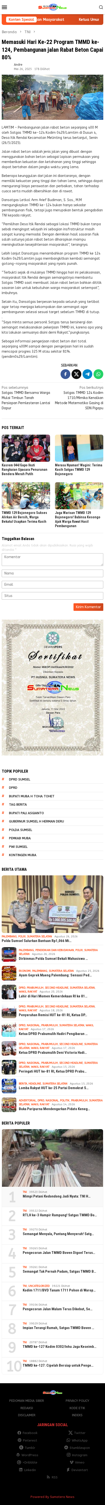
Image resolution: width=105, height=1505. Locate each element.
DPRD (13, 787)
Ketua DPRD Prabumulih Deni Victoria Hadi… (53, 1052)
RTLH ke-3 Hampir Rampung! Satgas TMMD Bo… (60, 1215)
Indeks (77, 1415)
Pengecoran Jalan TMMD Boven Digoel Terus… (59, 1252)
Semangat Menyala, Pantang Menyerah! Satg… (58, 1234)
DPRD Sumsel (19, 779)
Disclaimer (26, 1415)
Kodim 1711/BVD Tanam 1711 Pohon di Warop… (59, 1290)
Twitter (79, 1433)
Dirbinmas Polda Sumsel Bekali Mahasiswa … (53, 958)
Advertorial (27, 1100)
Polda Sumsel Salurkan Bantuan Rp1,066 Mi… (37, 941)
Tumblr (30, 1448)
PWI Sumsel (18, 847)
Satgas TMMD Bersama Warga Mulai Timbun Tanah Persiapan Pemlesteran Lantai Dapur (26, 398)
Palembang (9, 936)
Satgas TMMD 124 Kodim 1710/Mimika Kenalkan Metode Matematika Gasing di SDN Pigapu (79, 398)
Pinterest (30, 1440)
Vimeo (79, 1462)
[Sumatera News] (52, 7)
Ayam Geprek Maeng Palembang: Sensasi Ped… (55, 975)
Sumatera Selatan (39, 936)
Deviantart (80, 1470)
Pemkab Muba (20, 838)
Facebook (30, 1433)
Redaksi (27, 1408)
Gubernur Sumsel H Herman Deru (36, 821)
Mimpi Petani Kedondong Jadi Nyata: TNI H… (57, 1196)
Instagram (79, 1455)
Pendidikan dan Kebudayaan (54, 950)
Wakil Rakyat (28, 991)
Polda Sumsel (20, 830)
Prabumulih (35, 987)
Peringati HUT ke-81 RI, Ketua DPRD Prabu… (53, 1071)
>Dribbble (29, 1462)
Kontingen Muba (22, 855)
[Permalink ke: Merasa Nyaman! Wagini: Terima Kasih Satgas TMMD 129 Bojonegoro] (79, 448)
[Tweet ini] (76, 374)
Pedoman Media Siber (26, 1401)
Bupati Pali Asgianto (26, 813)
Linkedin (30, 1470)
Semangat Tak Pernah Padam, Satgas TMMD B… (59, 1271)
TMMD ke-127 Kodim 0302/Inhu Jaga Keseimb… (59, 1346)
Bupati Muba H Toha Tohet (31, 796)
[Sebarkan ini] (65, 374)
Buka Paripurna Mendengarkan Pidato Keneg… (54, 1109)
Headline (35, 1083)
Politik (65, 1100)
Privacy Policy (77, 1401)
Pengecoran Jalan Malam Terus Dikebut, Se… (58, 1309)
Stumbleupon (80, 1448)
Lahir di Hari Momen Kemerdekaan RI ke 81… (53, 996)
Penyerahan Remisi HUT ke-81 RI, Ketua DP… (53, 1015)
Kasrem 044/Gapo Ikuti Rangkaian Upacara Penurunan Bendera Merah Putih (24, 469)
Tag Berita (18, 804)
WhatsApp (80, 1440)
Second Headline (56, 987)
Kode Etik (77, 1408)
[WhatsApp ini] (98, 374)
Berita (23, 1083)
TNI (25, 1192)
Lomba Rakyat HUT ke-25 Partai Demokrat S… (54, 1088)
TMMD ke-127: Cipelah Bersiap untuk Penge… (58, 1365)
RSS (55, 1477)
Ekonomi (25, 971)
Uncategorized (39, 1286)
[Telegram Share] (87, 374)
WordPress (29, 1455)
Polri (22, 936)
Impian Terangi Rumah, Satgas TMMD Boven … (58, 1328)
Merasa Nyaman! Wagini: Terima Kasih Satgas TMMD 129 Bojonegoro (78, 469)
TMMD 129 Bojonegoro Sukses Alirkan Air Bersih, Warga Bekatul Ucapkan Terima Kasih (24, 517)
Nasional (33, 1025)
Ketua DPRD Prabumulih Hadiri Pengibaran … (53, 1034)
